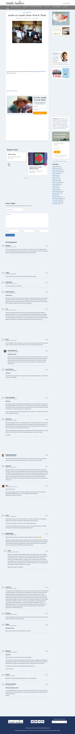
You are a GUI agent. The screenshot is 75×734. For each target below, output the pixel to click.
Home (7, 6)
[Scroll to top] (72, 729)
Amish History (55, 178)
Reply (46, 245)
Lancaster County (56, 196)
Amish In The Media (56, 182)
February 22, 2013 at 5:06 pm (11, 588)
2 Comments (10, 158)
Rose (19, 71)
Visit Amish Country (56, 203)
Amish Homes (55, 180)
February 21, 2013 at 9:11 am (11, 246)
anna (7, 485)
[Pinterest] (42, 721)
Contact (34, 728)
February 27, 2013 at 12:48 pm (11, 652)
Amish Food (54, 177)
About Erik (66, 64)
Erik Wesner (20, 18)
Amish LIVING (55, 187)
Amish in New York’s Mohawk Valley (35, 168)
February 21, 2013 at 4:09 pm (11, 467)
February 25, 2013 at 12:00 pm (11, 614)
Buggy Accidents (56, 193)
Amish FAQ (25, 6)
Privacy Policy (28, 728)
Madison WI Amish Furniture (12, 90)
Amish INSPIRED (56, 184)
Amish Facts (55, 175)
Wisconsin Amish (36, 71)
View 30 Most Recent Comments (60, 161)
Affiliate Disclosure (45, 728)
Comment (9, 214)
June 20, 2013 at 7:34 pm (10, 675)
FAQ (61, 120)
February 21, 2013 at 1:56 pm (11, 456)
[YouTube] (32, 721)
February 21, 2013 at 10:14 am (11, 283)
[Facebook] (35, 721)
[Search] (65, 722)
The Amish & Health (56, 201)
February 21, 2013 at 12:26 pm (11, 420)
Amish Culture (55, 173)
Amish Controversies (56, 171)
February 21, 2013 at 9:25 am (11, 273)
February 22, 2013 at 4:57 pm (13, 551)
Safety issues (12, 154)
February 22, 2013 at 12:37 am (11, 486)
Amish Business (55, 168)
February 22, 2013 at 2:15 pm (11, 534)
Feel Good (54, 194)
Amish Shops (55, 189)
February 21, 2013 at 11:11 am (11, 292)
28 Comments (32, 172)
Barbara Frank (9, 533)
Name (8, 231)
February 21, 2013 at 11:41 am (11, 340)
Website (38, 231)
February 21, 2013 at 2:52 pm (13, 351)
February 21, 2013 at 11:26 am (11, 310)
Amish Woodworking (56, 191)
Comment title (9, 209)
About (7, 8)
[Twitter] (39, 721)
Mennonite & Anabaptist (57, 198)
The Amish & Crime (56, 200)
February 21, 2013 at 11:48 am (11, 370)
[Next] (45, 164)
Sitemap (39, 728)
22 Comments (35, 18)
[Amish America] (15, 2)
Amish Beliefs (55, 166)
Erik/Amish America (11, 454)
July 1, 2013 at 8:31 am (10, 685)
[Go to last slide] (9, 164)
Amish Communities (27, 12)
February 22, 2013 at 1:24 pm (11, 516)
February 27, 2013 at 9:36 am (11, 625)
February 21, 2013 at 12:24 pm (11, 398)
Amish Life (54, 185)
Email (22, 231)
